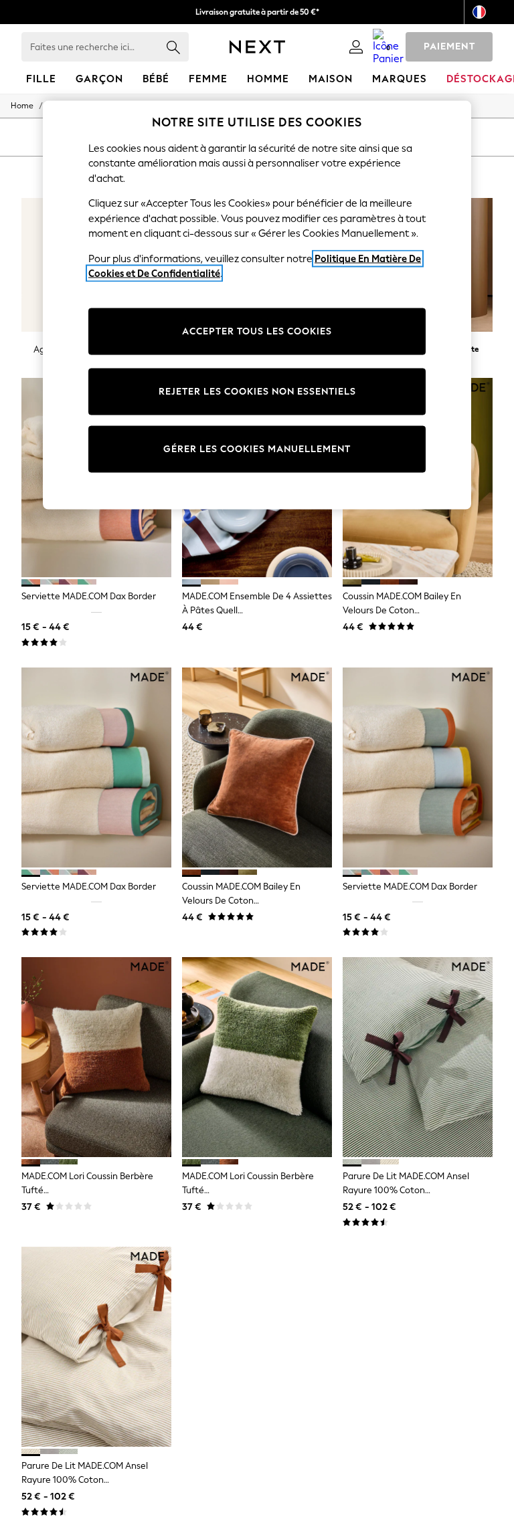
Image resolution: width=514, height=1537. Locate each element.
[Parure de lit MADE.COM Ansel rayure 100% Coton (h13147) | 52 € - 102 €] (418, 1057)
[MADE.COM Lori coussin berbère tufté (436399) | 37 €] (96, 1057)
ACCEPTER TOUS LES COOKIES (257, 331)
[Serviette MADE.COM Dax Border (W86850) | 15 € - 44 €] (96, 767)
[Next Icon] (257, 47)
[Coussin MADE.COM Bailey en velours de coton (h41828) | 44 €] (257, 767)
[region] (257, 304)
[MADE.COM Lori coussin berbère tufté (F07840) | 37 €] (257, 1057)
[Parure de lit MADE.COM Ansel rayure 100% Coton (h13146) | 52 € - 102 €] (96, 1347)
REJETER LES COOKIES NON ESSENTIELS (257, 391)
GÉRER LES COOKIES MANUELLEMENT (257, 449)
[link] (356, 47)
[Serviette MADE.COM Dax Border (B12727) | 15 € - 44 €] (418, 767)
